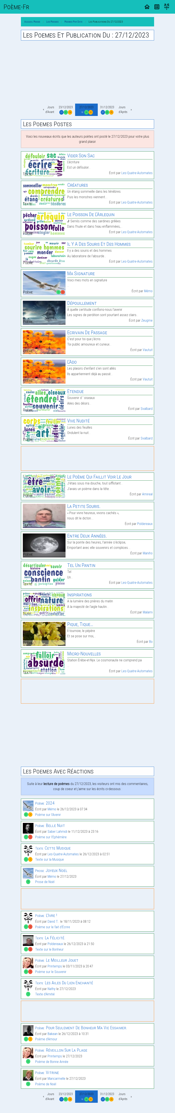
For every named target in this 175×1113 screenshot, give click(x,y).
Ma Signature (81, 273)
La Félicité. (50, 937)
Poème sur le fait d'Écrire (52, 927)
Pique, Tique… (80, 624)
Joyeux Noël (51, 870)
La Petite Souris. (84, 506)
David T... (53, 921)
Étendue (75, 391)
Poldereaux (145, 524)
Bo (151, 642)
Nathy (51, 989)
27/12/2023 (86, 109)
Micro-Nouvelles (84, 654)
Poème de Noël (45, 1084)
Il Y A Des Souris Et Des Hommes (99, 244)
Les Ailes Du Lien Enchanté (64, 982)
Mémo (148, 291)
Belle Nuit (50, 825)
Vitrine (47, 1072)
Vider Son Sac (81, 156)
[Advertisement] (87, 72)
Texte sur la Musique (49, 859)
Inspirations (79, 595)
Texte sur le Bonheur (49, 949)
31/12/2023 (107, 109)
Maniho (148, 553)
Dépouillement (82, 303)
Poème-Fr (16, 7)
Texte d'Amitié (45, 994)
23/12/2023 (66, 109)
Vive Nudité (78, 421)
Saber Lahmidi (57, 832)
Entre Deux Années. (87, 536)
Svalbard (147, 409)
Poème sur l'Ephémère (51, 837)
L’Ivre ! (46, 915)
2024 (44, 803)
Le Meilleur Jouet (56, 960)
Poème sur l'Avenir (48, 815)
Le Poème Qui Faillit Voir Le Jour (99, 477)
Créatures (77, 185)
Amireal (147, 494)
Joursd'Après (123, 110)
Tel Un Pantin (81, 565)
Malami (148, 612)
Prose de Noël (44, 882)
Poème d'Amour (46, 1039)
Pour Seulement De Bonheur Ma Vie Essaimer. (81, 1027)
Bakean (53, 1034)
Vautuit (148, 350)
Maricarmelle (56, 1079)
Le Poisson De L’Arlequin (91, 214)
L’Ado (72, 362)
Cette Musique (53, 848)
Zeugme (147, 320)
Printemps (55, 966)
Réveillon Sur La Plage (61, 1050)
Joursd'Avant (49, 110)
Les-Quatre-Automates (137, 173)
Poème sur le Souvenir (50, 972)
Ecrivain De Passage (87, 332)
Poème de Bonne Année (51, 1062)
